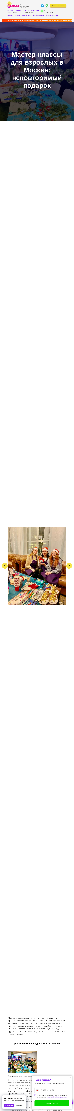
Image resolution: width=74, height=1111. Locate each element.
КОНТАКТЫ (55, 16)
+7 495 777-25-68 (14, 10)
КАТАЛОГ (17, 16)
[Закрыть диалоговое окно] (70, 1077)
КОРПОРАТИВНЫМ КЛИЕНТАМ (42, 16)
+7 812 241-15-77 (32, 10)
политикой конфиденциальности (57, 1097)
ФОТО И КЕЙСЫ (27, 16)
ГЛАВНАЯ (10, 16)
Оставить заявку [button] (58, 6)
